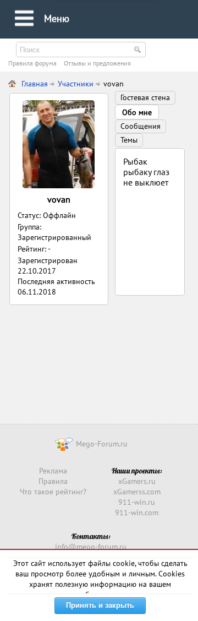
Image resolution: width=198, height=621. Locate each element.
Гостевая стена (145, 97)
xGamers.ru (137, 481)
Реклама (53, 471)
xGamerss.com (137, 492)
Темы (129, 140)
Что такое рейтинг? (53, 492)
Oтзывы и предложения (97, 63)
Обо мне (137, 112)
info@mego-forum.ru (91, 547)
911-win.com (136, 513)
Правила (53, 481)
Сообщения (140, 126)
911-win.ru (136, 502)
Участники (76, 84)
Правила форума (32, 63)
